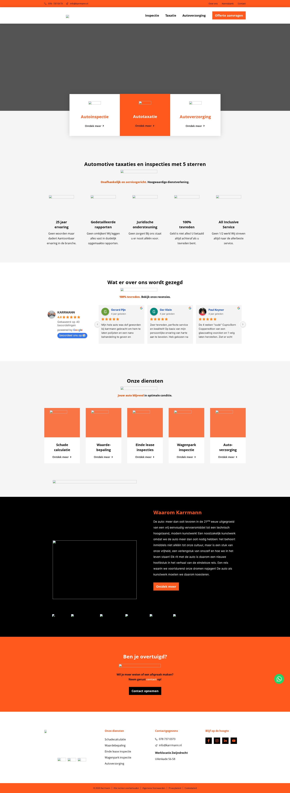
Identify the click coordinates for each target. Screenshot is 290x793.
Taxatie (170, 15)
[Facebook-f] (208, 741)
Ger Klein (166, 309)
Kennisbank (228, 3)
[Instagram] (217, 741)
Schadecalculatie (115, 739)
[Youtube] (234, 741)
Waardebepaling (115, 745)
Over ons (213, 3)
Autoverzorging (194, 15)
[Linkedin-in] (225, 741)
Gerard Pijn (118, 309)
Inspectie (152, 15)
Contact (242, 3)
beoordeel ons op (70, 335)
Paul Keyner (216, 309)
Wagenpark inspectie (118, 757)
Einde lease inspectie (118, 751)
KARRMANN (66, 312)
